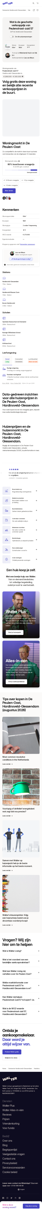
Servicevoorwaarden (13, 1167)
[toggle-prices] (12, 37)
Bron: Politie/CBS (16, 383)
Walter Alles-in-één (13, 1110)
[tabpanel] (21, 374)
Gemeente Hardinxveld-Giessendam (14, 10)
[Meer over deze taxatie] (22, 76)
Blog (4, 1145)
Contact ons (8, 1158)
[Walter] (7, 3)
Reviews (7, 1114)
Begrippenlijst (9, 1149)
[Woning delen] (34, 10)
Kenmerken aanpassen (27, 244)
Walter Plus (8, 1105)
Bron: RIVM (5, 383)
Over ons (7, 1140)
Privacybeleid (9, 1163)
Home (4, 1068)
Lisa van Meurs (29, 58)
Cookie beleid (9, 1172)
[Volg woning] (37, 10)
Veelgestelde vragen (13, 1154)
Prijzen (6, 1119)
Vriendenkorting (10, 1123)
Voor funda (8, 1128)
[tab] (7, 360)
